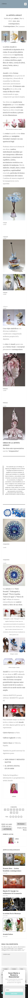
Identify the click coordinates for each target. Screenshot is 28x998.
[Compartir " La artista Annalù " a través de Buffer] (23, 809)
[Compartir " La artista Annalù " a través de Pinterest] (17, 809)
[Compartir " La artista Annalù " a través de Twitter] (8, 809)
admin (16, 18)
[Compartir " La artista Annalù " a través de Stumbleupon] (11, 812)
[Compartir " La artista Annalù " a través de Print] (17, 812)
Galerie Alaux (7, 743)
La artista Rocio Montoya (12, 913)
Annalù (21, 722)
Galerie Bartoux (8, 733)
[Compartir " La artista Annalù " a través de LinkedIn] (20, 809)
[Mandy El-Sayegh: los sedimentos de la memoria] (14, 881)
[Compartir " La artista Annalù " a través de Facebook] (5, 809)
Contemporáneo (9, 26)
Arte (14, 21)
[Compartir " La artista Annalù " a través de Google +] (11, 809)
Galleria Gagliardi (9, 738)
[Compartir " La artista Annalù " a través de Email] (14, 812)
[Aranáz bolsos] (14, 925)
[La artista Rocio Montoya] (14, 904)
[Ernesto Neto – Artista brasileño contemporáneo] (14, 859)
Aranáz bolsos (8, 934)
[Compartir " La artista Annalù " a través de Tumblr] (14, 809)
